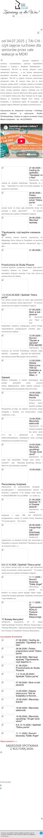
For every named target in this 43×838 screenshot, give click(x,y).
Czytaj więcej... (5, 836)
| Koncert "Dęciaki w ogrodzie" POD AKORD (35, 340)
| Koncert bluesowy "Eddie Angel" (35, 580)
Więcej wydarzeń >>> (8, 741)
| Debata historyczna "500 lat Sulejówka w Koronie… (27, 693)
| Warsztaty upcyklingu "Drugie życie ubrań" (35, 449)
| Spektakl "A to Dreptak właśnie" (35, 503)
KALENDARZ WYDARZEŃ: (11, 637)
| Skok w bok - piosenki (35, 312)
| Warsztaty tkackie (35, 395)
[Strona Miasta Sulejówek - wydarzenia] (1, 788)
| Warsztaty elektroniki (35, 421)
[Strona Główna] (21, 4)
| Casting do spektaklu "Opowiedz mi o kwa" (36, 172)
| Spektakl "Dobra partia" (19, 296)
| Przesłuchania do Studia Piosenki (28, 668)
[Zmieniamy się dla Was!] (21, 12)
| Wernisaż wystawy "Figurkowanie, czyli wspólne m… (27, 659)
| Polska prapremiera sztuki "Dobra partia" (35, 197)
